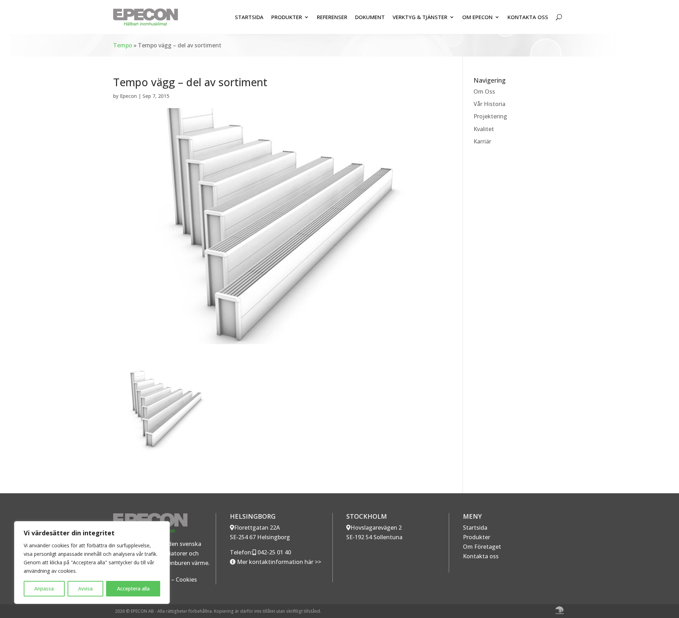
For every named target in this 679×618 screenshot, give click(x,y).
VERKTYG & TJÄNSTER (420, 16)
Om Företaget (482, 547)
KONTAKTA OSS (527, 16)
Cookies (186, 579)
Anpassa (44, 588)
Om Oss (484, 91)
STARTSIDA (249, 16)
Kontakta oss (481, 556)
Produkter (476, 537)
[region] (92, 562)
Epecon (128, 96)
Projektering (490, 116)
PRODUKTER (286, 16)
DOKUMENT (370, 16)
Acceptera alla (133, 588)
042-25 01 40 (273, 552)
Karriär (482, 141)
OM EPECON (477, 16)
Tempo (122, 45)
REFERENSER (332, 16)
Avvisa (85, 588)
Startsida (475, 527)
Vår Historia (489, 104)
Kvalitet (484, 129)
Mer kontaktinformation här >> (278, 562)
